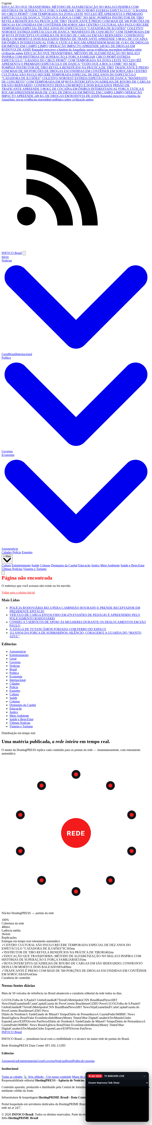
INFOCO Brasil (12, 253)
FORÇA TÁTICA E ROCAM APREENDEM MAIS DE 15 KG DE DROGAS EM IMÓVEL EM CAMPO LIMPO (73, 90)
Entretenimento (21, 565)
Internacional (24, 354)
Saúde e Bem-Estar (132, 565)
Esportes (27, 552)
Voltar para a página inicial (18, 592)
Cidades (7, 552)
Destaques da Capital (64, 565)
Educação (84, 565)
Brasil (12, 354)
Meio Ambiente (110, 565)
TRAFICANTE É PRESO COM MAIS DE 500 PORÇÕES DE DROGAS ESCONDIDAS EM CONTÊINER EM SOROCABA (76, 22)
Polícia (16, 552)
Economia (16, 676)
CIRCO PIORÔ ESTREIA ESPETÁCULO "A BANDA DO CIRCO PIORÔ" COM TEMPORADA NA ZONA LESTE (74, 12)
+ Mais (7, 556)
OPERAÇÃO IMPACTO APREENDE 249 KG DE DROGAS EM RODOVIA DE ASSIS (72, 94)
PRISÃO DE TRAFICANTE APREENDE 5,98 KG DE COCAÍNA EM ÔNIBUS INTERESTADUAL (66, 87)
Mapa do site (80, 1076)
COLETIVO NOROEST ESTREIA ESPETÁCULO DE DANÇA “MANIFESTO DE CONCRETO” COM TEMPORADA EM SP (75, 32)
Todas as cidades (12, 1076)
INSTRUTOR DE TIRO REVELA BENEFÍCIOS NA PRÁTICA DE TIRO (65, 67)
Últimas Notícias (12, 569)
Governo (7, 451)
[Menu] (24, 253)
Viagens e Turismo (35, 569)
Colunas (45, 565)
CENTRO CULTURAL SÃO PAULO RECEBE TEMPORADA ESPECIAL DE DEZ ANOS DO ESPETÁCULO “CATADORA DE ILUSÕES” (75, 26)
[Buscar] (3, 573)
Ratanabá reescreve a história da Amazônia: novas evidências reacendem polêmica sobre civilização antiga (71, 97)
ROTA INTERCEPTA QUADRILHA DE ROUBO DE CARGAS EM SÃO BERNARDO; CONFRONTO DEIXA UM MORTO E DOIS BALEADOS (76, 83)
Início (5, 257)
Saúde (35, 565)
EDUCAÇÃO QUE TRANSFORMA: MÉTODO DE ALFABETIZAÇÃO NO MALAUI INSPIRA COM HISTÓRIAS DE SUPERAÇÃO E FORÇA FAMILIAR (70, 8)
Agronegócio (10, 548)
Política (14, 673)
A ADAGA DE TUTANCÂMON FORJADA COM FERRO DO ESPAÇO (58, 629)
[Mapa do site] (76, 249)
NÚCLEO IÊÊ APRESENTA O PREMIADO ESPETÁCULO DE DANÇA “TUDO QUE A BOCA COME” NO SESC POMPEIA (72, 15)
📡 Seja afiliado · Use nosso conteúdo (47, 1076)
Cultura (6, 565)
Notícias (15, 665)
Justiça (95, 565)
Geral (5, 354)
